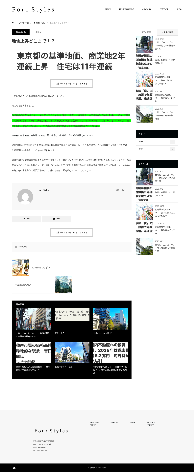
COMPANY (146, 9)
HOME (108, 9)
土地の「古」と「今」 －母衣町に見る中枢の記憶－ (165, 115)
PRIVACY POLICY (151, 424)
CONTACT (164, 9)
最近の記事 (146, 32)
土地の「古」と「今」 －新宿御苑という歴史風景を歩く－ (33, 334)
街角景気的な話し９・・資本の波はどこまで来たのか (165, 80)
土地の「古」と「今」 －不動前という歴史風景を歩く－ (165, 45)
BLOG (179, 9)
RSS (14, 467)
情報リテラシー (62, 333)
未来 (156, 149)
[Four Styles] (33, 9)
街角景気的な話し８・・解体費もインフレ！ (165, 98)
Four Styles (43, 190)
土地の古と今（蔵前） (65, 367)
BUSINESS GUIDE (126, 9)
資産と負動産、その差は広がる (165, 61)
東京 (26, 247)
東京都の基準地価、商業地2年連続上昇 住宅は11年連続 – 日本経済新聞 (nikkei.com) (52, 135)
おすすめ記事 (167, 32)
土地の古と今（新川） (103, 333)
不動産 (38, 32)
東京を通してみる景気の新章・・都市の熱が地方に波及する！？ (33, 368)
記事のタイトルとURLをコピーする (71, 83)
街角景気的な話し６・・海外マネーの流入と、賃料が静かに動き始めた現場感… (110, 370)
